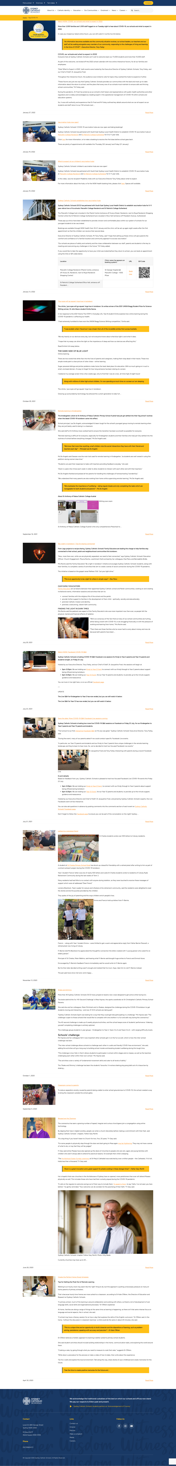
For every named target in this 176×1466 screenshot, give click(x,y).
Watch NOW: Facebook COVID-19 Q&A (72, 652)
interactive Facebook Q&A (85, 731)
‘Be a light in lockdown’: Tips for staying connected (76, 544)
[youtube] (131, 1426)
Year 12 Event (91, 675)
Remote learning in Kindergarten (69, 411)
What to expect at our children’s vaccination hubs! (76, 161)
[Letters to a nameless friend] (39, 840)
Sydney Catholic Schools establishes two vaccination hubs (79, 201)
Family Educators (64, 589)
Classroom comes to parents (68, 1085)
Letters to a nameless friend (68, 831)
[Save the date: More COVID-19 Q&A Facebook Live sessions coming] (39, 727)
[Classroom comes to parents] (39, 1094)
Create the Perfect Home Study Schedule (73, 1277)
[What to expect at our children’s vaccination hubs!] (39, 170)
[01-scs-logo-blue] (31, 8)
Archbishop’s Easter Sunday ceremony (75, 1159)
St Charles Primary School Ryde (78, 865)
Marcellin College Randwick (68, 135)
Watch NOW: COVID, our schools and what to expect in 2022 (80, 21)
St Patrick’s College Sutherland (93, 135)
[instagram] (125, 1426)
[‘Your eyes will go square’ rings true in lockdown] (39, 310)
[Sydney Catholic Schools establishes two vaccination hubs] (39, 210)
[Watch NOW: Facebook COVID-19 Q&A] (39, 661)
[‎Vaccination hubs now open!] (39, 131)
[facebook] (119, 1426)
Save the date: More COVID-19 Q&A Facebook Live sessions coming (82, 718)
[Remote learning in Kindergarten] (39, 420)
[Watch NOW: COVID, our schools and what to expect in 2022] (39, 30)
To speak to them (119, 1184)
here (63, 139)
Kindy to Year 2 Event (94, 669)
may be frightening (125, 1143)
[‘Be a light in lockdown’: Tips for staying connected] (39, 553)
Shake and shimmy (65, 990)
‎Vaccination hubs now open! (68, 122)
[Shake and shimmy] (39, 999)
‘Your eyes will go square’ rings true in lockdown (75, 301)
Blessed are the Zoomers (67, 1118)
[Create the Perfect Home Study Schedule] (39, 1286)
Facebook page (98, 682)
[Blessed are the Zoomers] (39, 1128)
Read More (149, 113)
